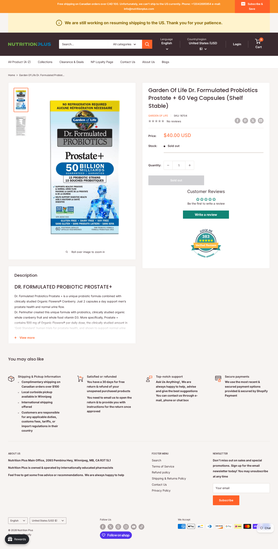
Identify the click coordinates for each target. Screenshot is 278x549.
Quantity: (154, 165)
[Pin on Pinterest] (245, 120)
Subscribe (226, 500)
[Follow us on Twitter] (110, 527)
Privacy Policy (161, 490)
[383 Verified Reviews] (206, 259)
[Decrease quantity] (168, 165)
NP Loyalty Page (102, 62)
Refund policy (161, 472)
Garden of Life (158, 115)
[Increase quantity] (189, 165)
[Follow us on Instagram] (126, 527)
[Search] (147, 44)
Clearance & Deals (71, 62)
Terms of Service (163, 466)
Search (156, 460)
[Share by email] (261, 120)
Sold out (176, 180)
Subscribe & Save (255, 6)
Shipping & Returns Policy (169, 478)
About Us (148, 62)
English (14, 520)
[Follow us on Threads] (118, 527)
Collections (45, 62)
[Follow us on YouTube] (134, 527)
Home (11, 75)
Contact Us (127, 62)
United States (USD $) (44, 520)
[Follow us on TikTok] (141, 527)
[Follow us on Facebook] (103, 527)
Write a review (206, 215)
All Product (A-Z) (19, 62)
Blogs (165, 62)
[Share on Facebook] (237, 120)
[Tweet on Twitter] (253, 120)
